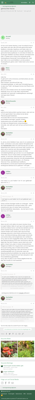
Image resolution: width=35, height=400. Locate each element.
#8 (33, 271)
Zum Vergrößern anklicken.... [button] (17, 288)
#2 (33, 74)
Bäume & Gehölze (7, 369)
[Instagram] (2, 383)
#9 (33, 303)
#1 (33, 42)
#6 (33, 193)
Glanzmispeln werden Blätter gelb (13, 365)
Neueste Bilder (6, 339)
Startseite (29, 394)
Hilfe (24, 394)
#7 (33, 221)
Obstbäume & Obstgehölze (10, 374)
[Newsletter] (12, 383)
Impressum (4, 394)
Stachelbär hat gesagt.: (8, 274)
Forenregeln (11, 394)
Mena (7, 68)
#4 (33, 139)
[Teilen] (31, 43)
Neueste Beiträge (7, 363)
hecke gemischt (27, 11)
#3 (33, 107)
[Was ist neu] (29, 2)
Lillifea (8, 171)
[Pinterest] (9, 383)
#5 (33, 177)
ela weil (4, 11)
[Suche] (33, 2)
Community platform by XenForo (14, 398)
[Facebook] (6, 383)
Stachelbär (9, 133)
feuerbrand (19, 11)
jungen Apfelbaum (8, 371)
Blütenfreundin (11, 101)
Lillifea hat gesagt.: (6, 196)
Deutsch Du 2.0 (6, 391)
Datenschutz (19, 394)
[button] (2, 2)
